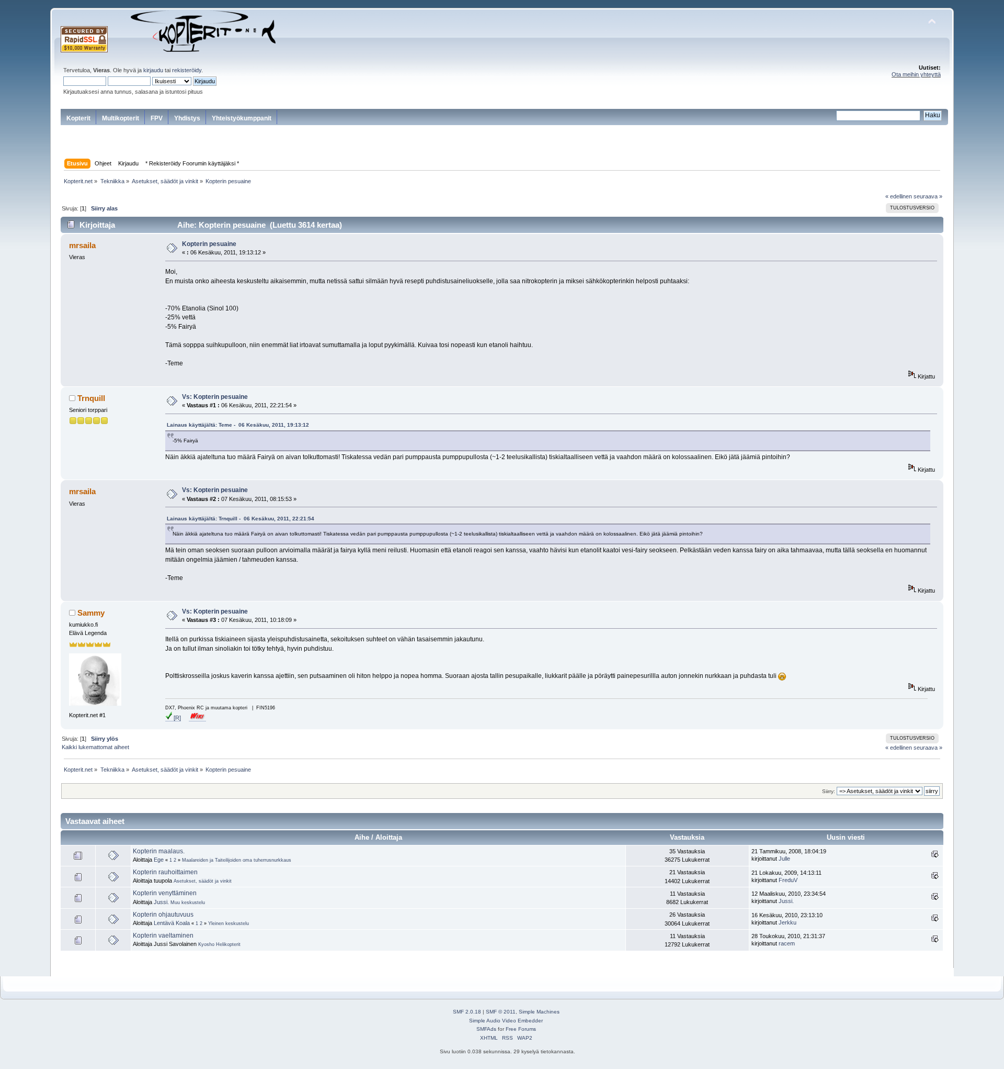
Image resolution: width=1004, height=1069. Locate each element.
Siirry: (828, 791)
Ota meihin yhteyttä (916, 74)
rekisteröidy (186, 70)
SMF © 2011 (501, 1012)
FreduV (788, 880)
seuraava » (928, 196)
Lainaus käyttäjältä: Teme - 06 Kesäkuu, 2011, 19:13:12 (238, 425)
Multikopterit (120, 118)
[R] (176, 718)
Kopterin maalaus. (159, 851)
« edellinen (898, 196)
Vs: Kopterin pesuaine (215, 396)
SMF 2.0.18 (467, 1012)
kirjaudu (153, 70)
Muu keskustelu (187, 902)
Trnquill (91, 398)
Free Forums (521, 1029)
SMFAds (486, 1029)
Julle (784, 858)
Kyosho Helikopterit (219, 944)
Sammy (91, 612)
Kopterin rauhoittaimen (165, 872)
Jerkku (787, 922)
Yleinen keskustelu (228, 923)
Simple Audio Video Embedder (506, 1020)
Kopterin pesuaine (209, 244)
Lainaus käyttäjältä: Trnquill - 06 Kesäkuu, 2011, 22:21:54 (240, 518)
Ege (159, 859)
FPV (157, 118)
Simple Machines (539, 1012)
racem (787, 943)
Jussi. (161, 902)
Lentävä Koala (172, 923)
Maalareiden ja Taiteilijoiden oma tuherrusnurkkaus (236, 860)
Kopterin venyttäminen (165, 893)
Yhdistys (187, 118)
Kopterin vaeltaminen (163, 935)
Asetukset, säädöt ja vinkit (203, 881)
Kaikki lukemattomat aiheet (95, 747)
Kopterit (78, 118)
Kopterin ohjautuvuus (163, 914)
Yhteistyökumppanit (241, 118)
